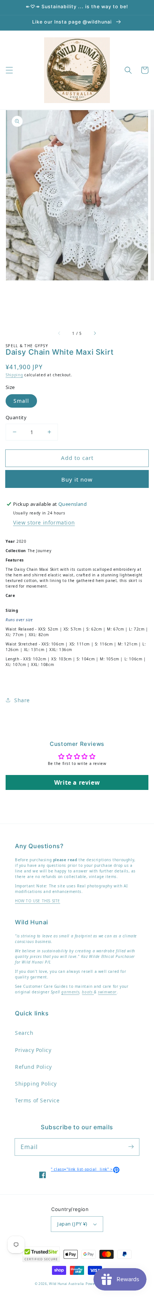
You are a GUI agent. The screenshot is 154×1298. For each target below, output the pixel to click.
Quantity (16, 417)
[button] (9, 70)
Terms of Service (37, 1100)
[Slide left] (59, 333)
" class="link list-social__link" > (85, 1169)
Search (24, 1032)
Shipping (14, 374)
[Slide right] (94, 333)
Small (21, 400)
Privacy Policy (33, 1049)
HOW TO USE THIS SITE (37, 900)
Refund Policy (33, 1066)
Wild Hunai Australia (66, 1284)
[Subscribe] (131, 1147)
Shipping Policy (36, 1083)
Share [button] (22, 700)
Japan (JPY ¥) (72, 1223)
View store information (44, 522)
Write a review (77, 782)
